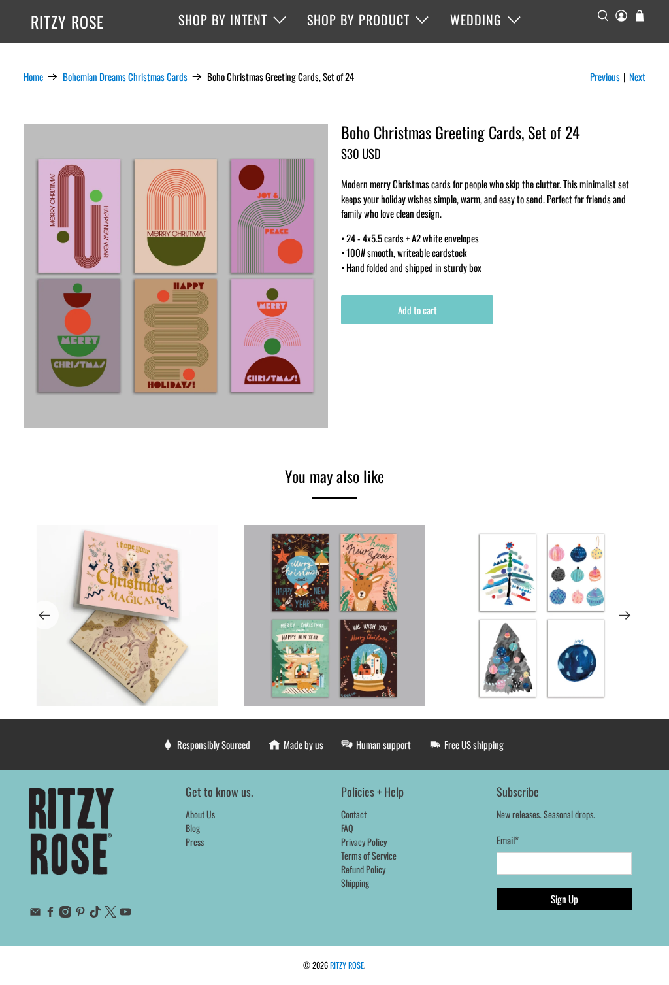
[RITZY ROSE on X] (110, 913)
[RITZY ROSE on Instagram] (65, 913)
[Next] (624, 615)
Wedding (476, 19)
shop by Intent (222, 19)
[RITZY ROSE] (72, 838)
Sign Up (564, 899)
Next (637, 76)
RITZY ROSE (67, 21)
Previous (605, 76)
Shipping (355, 883)
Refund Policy (363, 869)
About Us (200, 814)
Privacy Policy (364, 841)
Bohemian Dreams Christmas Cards (125, 77)
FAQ (347, 828)
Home (33, 77)
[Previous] (44, 615)
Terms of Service (369, 855)
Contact (354, 814)
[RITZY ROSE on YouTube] (125, 913)
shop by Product (358, 19)
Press (195, 841)
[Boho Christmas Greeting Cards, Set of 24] (176, 276)
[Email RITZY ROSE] (35, 913)
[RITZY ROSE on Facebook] (50, 913)
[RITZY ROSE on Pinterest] (80, 913)
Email (508, 840)
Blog (193, 828)
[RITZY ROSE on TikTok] (95, 913)
